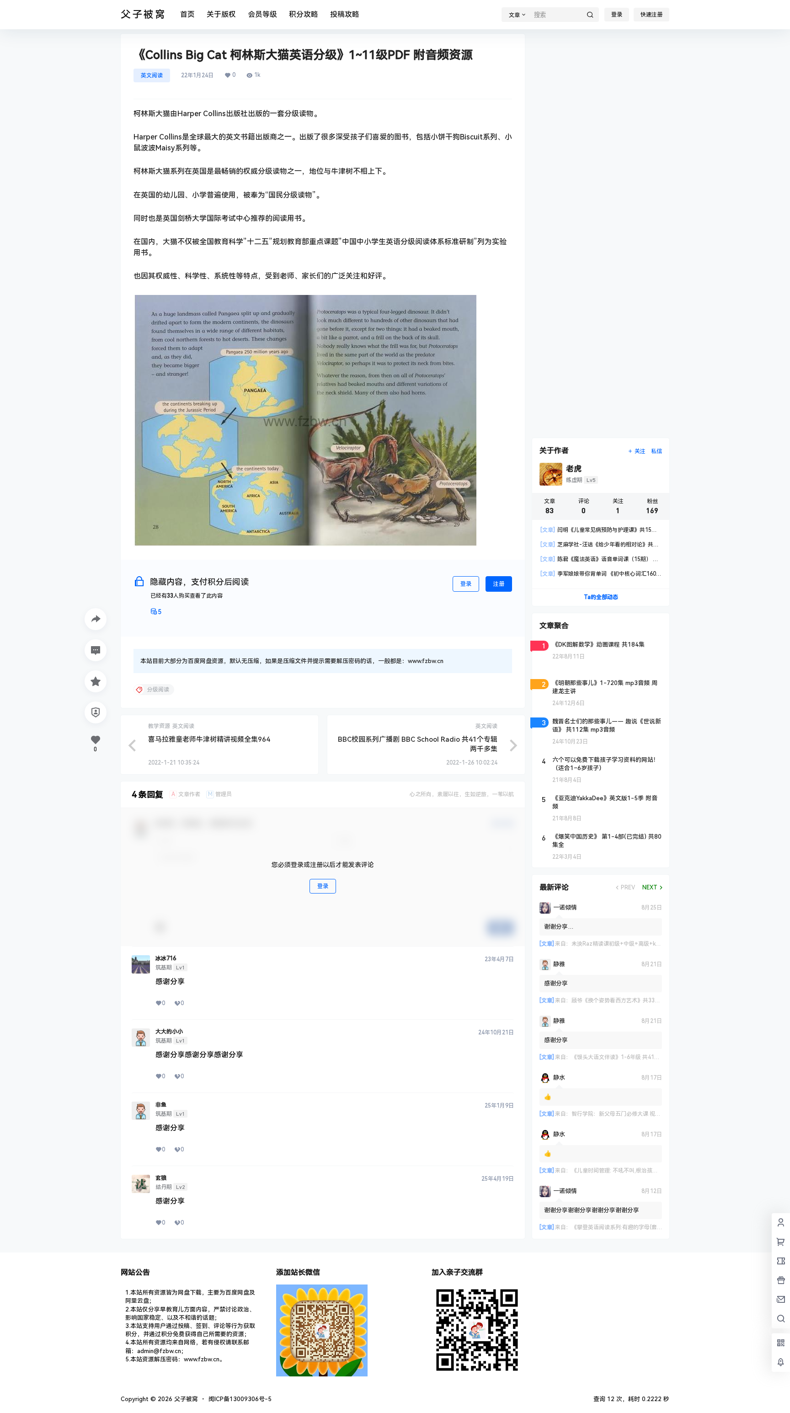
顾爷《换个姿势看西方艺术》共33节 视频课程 (627, 1000)
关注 (640, 451)
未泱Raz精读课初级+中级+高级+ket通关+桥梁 (629, 944)
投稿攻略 (344, 14)
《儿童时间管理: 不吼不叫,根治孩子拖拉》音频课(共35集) (641, 1170)
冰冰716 (165, 958)
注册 (498, 584)
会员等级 (262, 14)
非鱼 (160, 1105)
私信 (656, 451)
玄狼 (160, 1178)
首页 (187, 14)
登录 (616, 14)
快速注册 (651, 14)
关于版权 (221, 14)
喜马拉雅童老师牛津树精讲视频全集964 (209, 739)
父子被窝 (185, 1399)
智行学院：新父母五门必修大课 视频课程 (621, 1114)
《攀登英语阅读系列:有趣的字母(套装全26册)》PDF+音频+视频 (649, 1227)
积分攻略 (303, 14)
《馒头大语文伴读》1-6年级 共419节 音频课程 (628, 1057)
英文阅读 (152, 75)
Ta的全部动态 (601, 597)
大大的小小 (169, 1031)
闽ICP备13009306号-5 (240, 1399)
